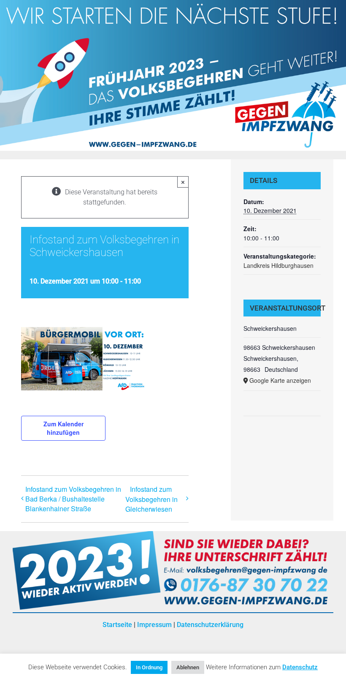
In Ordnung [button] (149, 667)
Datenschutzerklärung (210, 625)
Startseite (117, 625)
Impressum (154, 625)
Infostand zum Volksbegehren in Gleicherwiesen (151, 499)
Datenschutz (300, 667)
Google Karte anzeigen (280, 380)
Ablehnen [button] (187, 667)
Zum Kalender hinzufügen (63, 428)
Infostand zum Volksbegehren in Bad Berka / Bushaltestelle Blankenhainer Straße (73, 498)
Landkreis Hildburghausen (278, 265)
